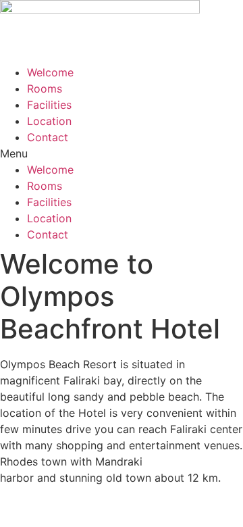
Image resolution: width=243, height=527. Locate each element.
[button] (121, 153)
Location (49, 121)
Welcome (50, 72)
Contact (47, 137)
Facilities (49, 104)
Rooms (44, 88)
